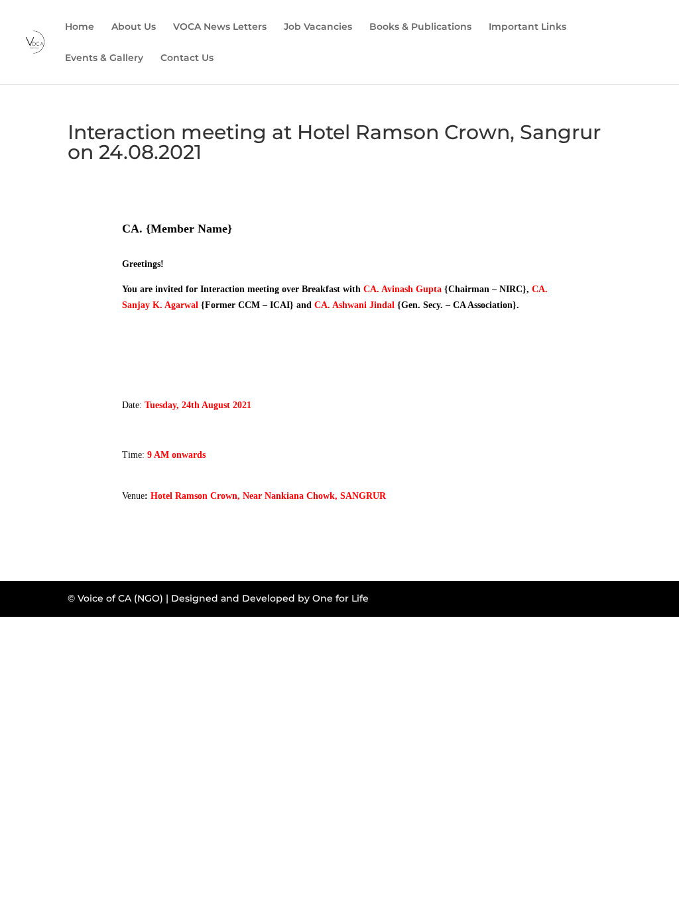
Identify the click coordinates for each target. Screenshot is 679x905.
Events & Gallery (104, 58)
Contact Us (187, 58)
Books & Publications (420, 27)
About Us (133, 27)
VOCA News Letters (220, 27)
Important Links (527, 27)
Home (79, 27)
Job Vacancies (318, 27)
